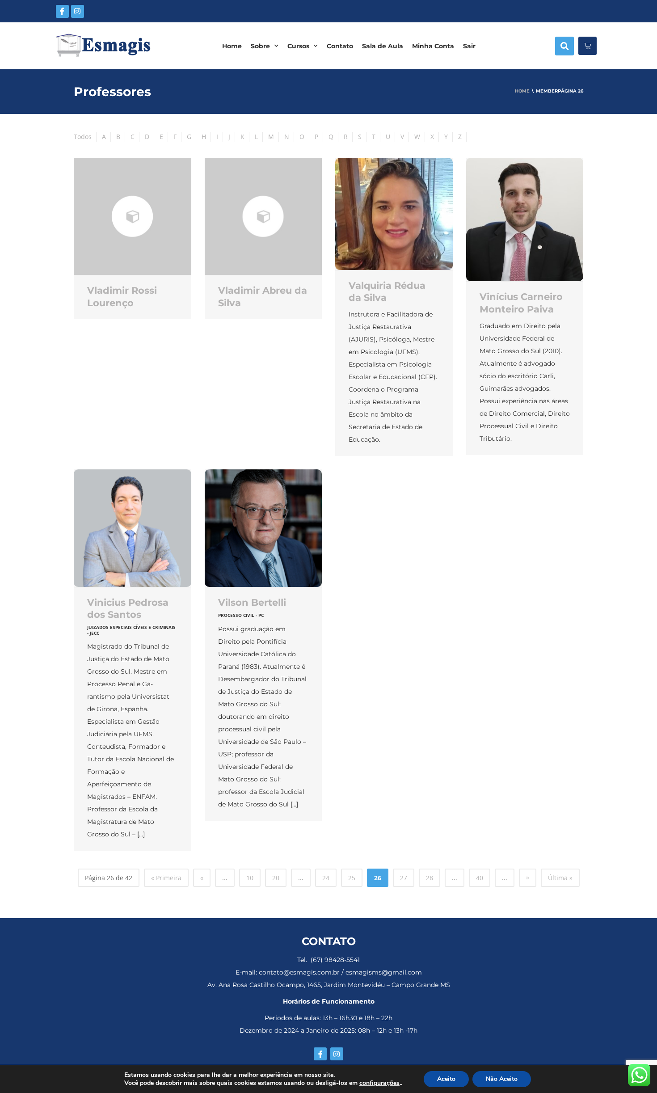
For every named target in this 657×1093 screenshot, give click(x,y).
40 (479, 878)
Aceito (446, 1079)
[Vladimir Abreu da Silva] (263, 216)
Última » (560, 878)
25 (351, 878)
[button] (564, 46)
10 (249, 878)
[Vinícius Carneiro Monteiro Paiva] (525, 220)
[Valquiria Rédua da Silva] (394, 214)
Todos (83, 136)
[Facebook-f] (62, 11)
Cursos (298, 46)
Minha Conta (433, 46)
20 (275, 878)
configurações (379, 1083)
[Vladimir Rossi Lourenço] (132, 216)
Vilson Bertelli (252, 602)
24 (325, 878)
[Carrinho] (587, 46)
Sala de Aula (382, 46)
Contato (340, 46)
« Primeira (166, 878)
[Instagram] (77, 11)
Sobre (260, 46)
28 (429, 878)
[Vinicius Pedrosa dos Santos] (132, 528)
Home (232, 46)
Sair (469, 46)
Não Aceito (502, 1079)
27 (403, 878)
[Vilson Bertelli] (263, 528)
